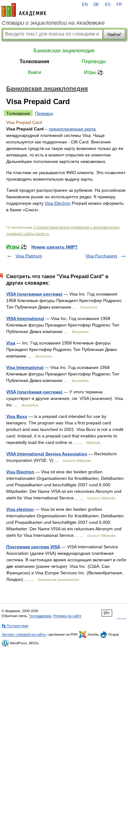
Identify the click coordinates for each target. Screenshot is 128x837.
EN (85, 4)
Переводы (94, 61)
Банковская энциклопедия (64, 50)
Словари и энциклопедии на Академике (53, 23)
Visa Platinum (29, 255)
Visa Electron (58, 203)
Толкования (34, 61)
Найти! (114, 34)
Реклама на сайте (67, 616)
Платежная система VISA (33, 546)
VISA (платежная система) (34, 293)
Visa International (24, 367)
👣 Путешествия (15, 626)
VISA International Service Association (46, 453)
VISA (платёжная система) (34, 391)
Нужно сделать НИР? (54, 246)
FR (119, 4)
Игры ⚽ (93, 72)
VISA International (25, 318)
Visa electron (20, 509)
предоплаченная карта (72, 128)
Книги (34, 72)
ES (108, 4)
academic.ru (24, 10)
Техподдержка (40, 616)
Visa (10, 342)
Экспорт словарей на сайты (24, 634)
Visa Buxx (16, 416)
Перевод (44, 113)
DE (96, 4)
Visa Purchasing (101, 255)
